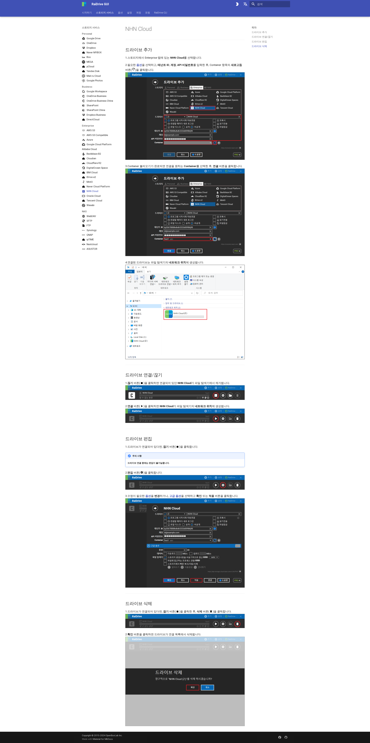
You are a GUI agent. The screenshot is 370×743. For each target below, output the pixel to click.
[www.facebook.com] (279, 737)
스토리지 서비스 (105, 12)
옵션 (120, 12)
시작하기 (87, 12)
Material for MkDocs (103, 739)
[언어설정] (245, 4)
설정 (129, 12)
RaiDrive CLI (160, 12)
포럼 (147, 12)
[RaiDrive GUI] (84, 4)
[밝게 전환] (237, 4)
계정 (138, 12)
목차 (254, 27)
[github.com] (286, 737)
